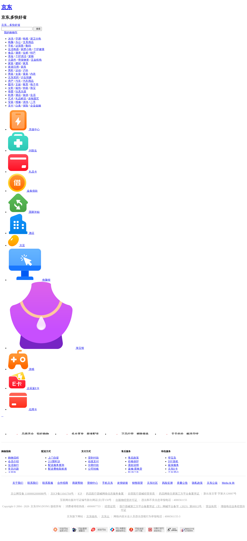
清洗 (25, 102)
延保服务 (173, 465)
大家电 (12, 472)
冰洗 (10, 38)
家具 (25, 63)
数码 (28, 45)
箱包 (18, 88)
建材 (18, 63)
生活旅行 (13, 465)
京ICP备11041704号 (62, 493)
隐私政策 (197, 482)
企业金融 (35, 105)
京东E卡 (173, 468)
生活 (33, 95)
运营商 (19, 45)
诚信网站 (99, 529)
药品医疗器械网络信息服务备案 (105, 493)
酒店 (18, 95)
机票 (10, 95)
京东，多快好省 (10, 24)
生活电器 (13, 49)
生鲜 (25, 52)
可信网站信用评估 (61, 529)
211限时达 (54, 461)
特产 (33, 52)
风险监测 (167, 482)
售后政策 (133, 457)
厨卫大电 (35, 38)
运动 (18, 70)
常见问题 (13, 468)
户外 (25, 70)
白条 (18, 105)
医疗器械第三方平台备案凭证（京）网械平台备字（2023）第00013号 (161, 506)
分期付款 (93, 465)
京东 (6, 7)
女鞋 (10, 88)
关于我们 (17, 482)
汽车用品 (28, 81)
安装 (10, 102)
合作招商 (62, 482)
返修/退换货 (135, 468)
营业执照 (211, 506)
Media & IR (228, 482)
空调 (18, 38)
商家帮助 (77, 482)
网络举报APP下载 (137, 529)
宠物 (31, 56)
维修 (18, 102)
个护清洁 (20, 56)
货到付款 (93, 457)
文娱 (18, 84)
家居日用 (13, 66)
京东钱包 (92, 516)
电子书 (34, 84)
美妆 (10, 56)
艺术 (10, 98)
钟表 (25, 88)
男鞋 (10, 70)
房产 (10, 81)
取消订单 (133, 472)
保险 (25, 105)
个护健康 (39, 49)
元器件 (12, 59)
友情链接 (122, 482)
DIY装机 (173, 461)
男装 (10, 73)
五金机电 (36, 59)
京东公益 (212, 482)
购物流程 (13, 457)
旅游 (25, 95)
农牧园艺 (33, 98)
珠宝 (33, 88)
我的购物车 (10, 32)
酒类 (18, 52)
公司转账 (93, 468)
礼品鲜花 (20, 98)
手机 (10, 45)
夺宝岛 (172, 457)
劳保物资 (23, 59)
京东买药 (13, 77)
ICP (80, 493)
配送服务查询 (56, 465)
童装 (25, 73)
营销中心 (92, 482)
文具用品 (28, 42)
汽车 (18, 81)
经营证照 (110, 506)
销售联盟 (137, 482)
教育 (25, 84)
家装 (10, 63)
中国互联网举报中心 (118, 529)
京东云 (105, 516)
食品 (10, 52)
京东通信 (173, 472)
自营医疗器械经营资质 (141, 493)
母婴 (10, 91)
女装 (18, 73)
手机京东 (107, 482)
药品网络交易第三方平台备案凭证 (179, 493)
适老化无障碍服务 (172, 529)
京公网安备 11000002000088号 (29, 493)
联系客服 (47, 482)
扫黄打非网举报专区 (156, 529)
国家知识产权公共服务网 (187, 529)
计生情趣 (26, 77)
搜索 (37, 29)
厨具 (23, 66)
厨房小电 (26, 49)
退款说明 (133, 465)
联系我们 (32, 482)
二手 (33, 102)
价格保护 (133, 461)
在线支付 (93, 461)
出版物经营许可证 (127, 500)
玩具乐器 (20, 91)
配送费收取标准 (57, 468)
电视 (25, 38)
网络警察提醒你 (80, 529)
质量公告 (182, 482)
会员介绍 (13, 461)
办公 (18, 42)
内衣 (33, 73)
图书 (10, 84)
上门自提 (53, 457)
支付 (10, 105)
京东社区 (152, 482)
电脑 (10, 42)
